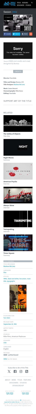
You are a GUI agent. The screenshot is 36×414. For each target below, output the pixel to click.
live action (22, 279)
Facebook (15, 371)
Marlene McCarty (19, 84)
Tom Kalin (7, 318)
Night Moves (9, 157)
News (14, 380)
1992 (14, 11)
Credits (18, 71)
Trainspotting (9, 229)
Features (25, 3)
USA (5, 342)
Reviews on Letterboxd (11, 355)
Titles (19, 3)
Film (5, 272)
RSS (26, 371)
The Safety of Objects (12, 134)
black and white (13, 279)
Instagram (20, 371)
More (30, 34)
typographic (11, 281)
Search (32, 2)
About (7, 380)
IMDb (5, 359)
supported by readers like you (12, 402)
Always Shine (9, 205)
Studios (28, 5)
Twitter (9, 371)
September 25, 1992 (10, 324)
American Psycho (10, 181)
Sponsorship (18, 385)
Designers (20, 5)
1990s (5, 279)
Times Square (9, 253)
